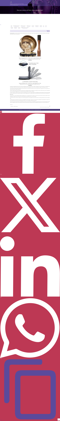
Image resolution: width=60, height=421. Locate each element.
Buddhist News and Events (24, 27)
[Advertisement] (30, 19)
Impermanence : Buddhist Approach (14, 106)
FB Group (12, 27)
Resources (15, 27)
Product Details (30, 85)
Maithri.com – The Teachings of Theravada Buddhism (17, 3)
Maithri (49, 31)
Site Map (19, 27)
